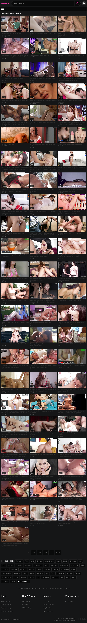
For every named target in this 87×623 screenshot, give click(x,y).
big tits (31, 577)
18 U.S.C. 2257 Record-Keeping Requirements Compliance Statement (65, 619)
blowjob (69, 573)
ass (47, 573)
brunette (5, 581)
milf (82, 565)
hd (38, 577)
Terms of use (5, 601)
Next (58, 552)
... (51, 552)
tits (26, 561)
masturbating (6, 573)
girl (62, 577)
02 (34, 552)
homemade (38, 565)
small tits (45, 577)
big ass (55, 569)
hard (65, 561)
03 (40, 552)
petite (58, 561)
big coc (23, 577)
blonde (25, 573)
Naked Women (49, 604)
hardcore (73, 561)
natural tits (64, 569)
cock (32, 573)
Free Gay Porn (48, 611)
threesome (64, 565)
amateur (28, 565)
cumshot (40, 573)
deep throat (49, 561)
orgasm (17, 573)
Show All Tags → (23, 581)
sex (80, 561)
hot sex (31, 569)
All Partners (69, 601)
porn (3, 565)
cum (73, 577)
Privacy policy (6, 604)
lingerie (39, 561)
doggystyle (75, 565)
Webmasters (26, 608)
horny (73, 569)
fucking (47, 569)
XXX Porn (47, 601)
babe (46, 565)
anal (32, 561)
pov (52, 573)
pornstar (5, 569)
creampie (14, 569)
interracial (54, 577)
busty (13, 581)
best (67, 577)
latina (39, 569)
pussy (16, 577)
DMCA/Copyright (7, 611)
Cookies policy (6, 608)
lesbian (23, 569)
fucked (77, 573)
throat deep (6, 577)
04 (46, 552)
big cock (19, 561)
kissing (10, 565)
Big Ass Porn (48, 608)
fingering (19, 565)
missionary (60, 573)
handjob (54, 565)
